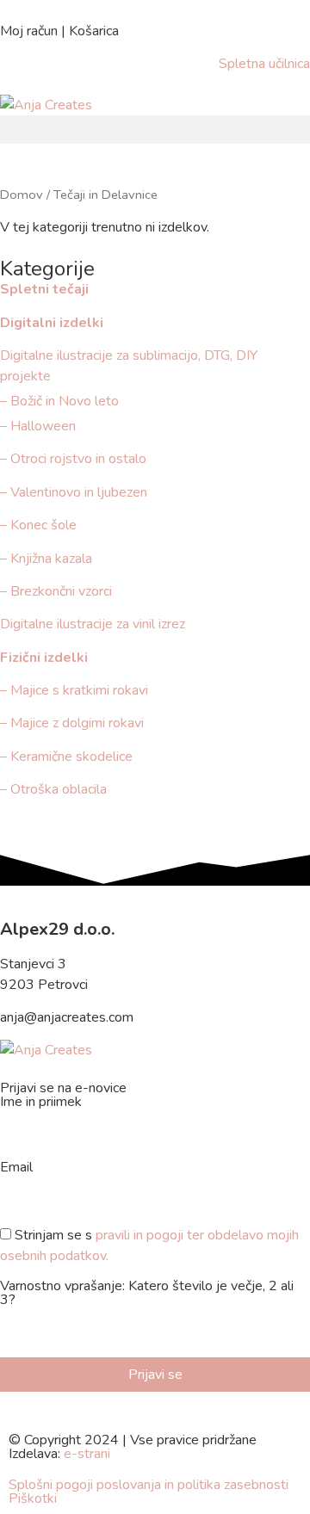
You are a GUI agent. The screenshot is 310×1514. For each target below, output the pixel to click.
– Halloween (38, 426)
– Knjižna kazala (46, 558)
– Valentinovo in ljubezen (73, 492)
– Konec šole (38, 525)
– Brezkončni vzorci (56, 591)
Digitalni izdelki (51, 322)
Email (16, 1168)
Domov (21, 194)
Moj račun (29, 31)
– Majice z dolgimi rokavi (72, 723)
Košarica (94, 31)
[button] (155, 129)
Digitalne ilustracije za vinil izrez (92, 624)
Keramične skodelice (71, 756)
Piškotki (33, 1498)
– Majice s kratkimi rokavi (74, 690)
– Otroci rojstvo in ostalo (73, 458)
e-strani (87, 1453)
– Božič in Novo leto (59, 401)
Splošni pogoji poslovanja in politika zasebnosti (148, 1484)
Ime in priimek (41, 1103)
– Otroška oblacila (55, 789)
